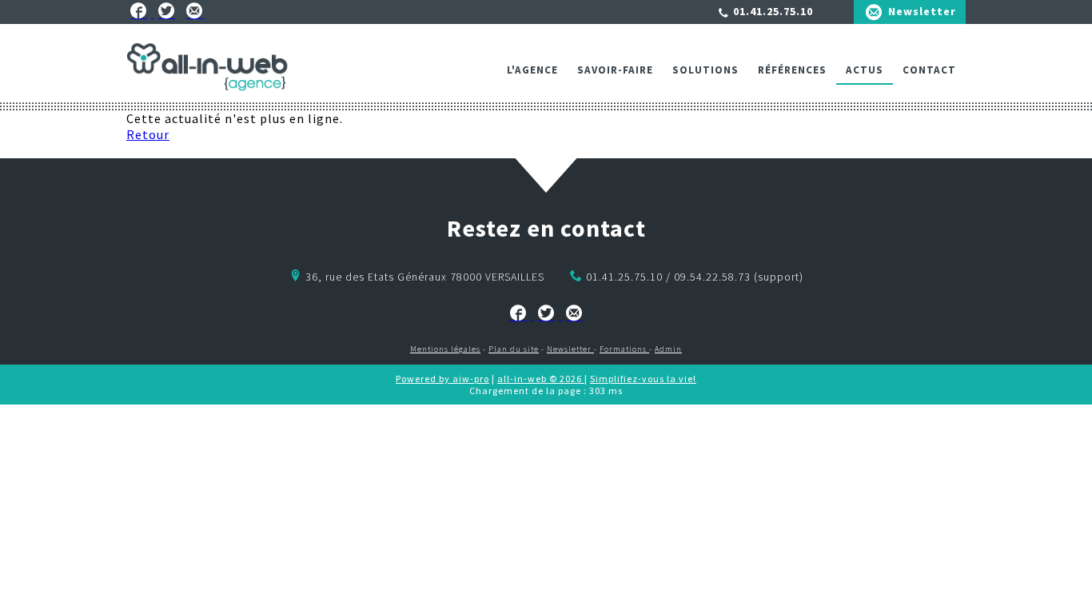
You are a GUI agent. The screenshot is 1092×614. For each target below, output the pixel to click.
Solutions (705, 70)
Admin (668, 349)
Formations (624, 349)
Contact (929, 70)
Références (792, 70)
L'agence (532, 70)
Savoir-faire (615, 70)
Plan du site (513, 349)
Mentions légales (445, 349)
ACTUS (864, 70)
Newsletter (922, 11)
